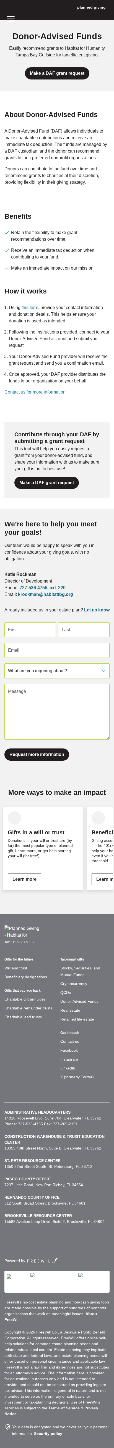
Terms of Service (64, 1408)
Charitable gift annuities (25, 999)
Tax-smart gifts (72, 959)
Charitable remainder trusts (28, 1008)
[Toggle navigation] (10, 18)
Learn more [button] (24, 879)
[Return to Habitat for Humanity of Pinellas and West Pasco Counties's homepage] (22, 931)
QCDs (65, 992)
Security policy (48, 1433)
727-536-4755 (33, 587)
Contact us (69, 1041)
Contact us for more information (35, 392)
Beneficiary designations (25, 977)
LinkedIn (67, 1068)
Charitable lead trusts (23, 1017)
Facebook (69, 1050)
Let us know (97, 610)
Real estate (70, 1010)
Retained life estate (77, 1019)
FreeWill (42, 1260)
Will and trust (15, 968)
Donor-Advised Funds (79, 1001)
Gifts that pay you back (22, 990)
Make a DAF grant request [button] (57, 73)
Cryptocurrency (73, 983)
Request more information (36, 754)
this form (30, 307)
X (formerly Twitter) (77, 1077)
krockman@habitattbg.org (45, 594)
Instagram (69, 1059)
